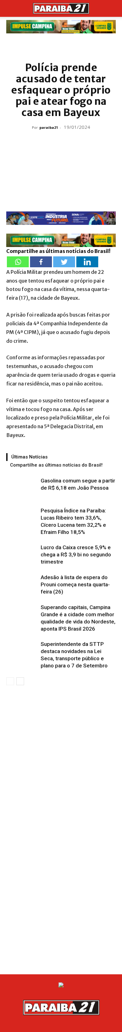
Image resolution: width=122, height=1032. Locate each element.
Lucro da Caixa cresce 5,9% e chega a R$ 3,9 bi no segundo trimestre (76, 554)
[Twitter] (64, 261)
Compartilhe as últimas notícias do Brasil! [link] (58, 251)
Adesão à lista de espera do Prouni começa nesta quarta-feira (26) (75, 584)
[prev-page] (10, 681)
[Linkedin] (87, 261)
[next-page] (20, 681)
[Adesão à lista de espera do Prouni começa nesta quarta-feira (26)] (22, 584)
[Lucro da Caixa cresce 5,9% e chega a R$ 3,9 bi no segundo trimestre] (22, 554)
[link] (61, 26)
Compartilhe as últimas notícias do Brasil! (56, 465)
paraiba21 (48, 127)
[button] (11, 8)
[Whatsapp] (18, 261)
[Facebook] (41, 261)
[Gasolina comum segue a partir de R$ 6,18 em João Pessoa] (22, 488)
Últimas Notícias (29, 457)
